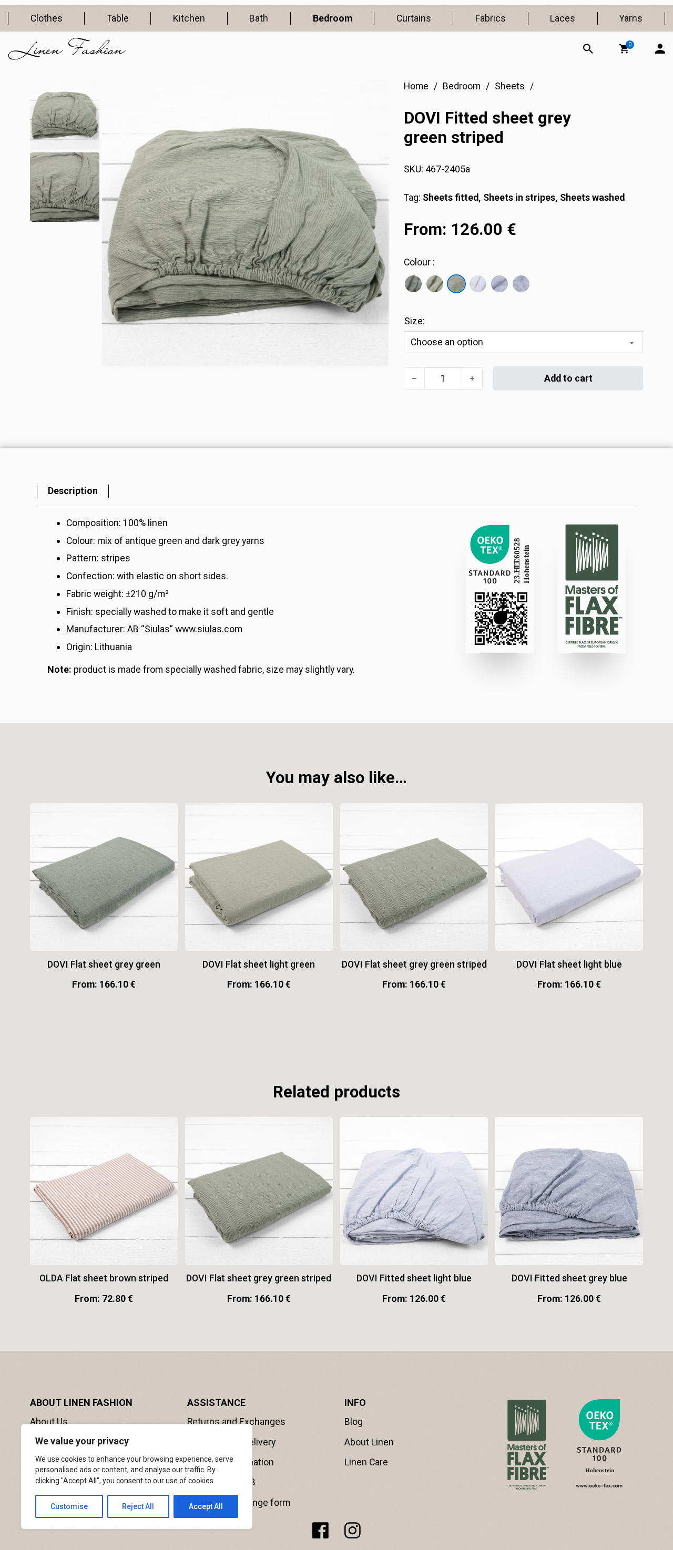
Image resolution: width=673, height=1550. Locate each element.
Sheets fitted (450, 197)
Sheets (510, 85)
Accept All (206, 1506)
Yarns (631, 18)
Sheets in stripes (519, 197)
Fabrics (490, 18)
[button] (624, 49)
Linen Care (366, 1461)
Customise (69, 1506)
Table (118, 18)
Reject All (138, 1506)
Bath (258, 18)
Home (416, 85)
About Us (49, 1421)
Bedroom (332, 18)
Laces (562, 18)
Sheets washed (592, 197)
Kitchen (189, 18)
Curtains (413, 18)
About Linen (369, 1442)
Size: (414, 320)
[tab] (73, 491)
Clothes (46, 18)
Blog (353, 1421)
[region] (136, 1476)
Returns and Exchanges (236, 1421)
